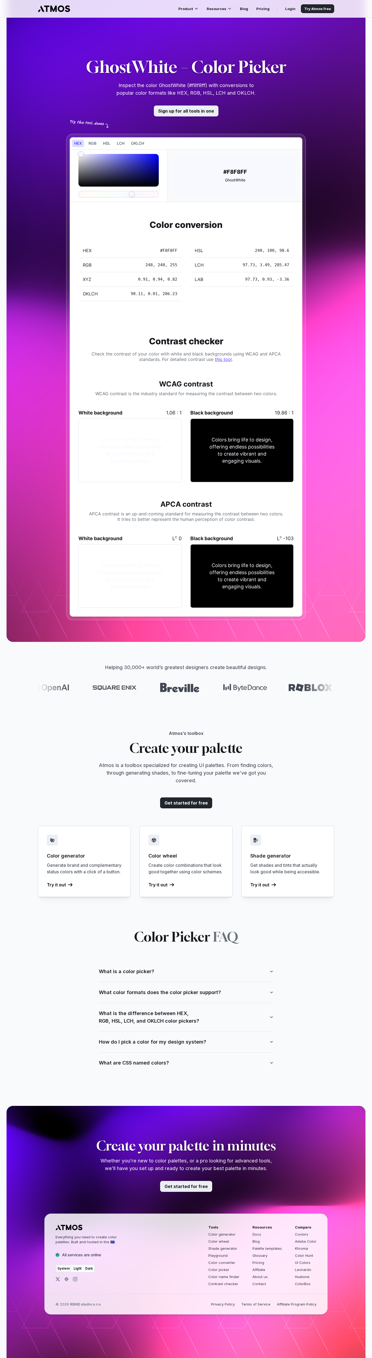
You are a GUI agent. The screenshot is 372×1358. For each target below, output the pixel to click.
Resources (216, 9)
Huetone (302, 1277)
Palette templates (267, 1248)
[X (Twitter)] (58, 1279)
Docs (256, 1234)
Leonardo (303, 1269)
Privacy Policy (223, 1304)
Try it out (56, 884)
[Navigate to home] (54, 8)
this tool (223, 359)
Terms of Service (255, 1304)
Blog (244, 9)
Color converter (221, 1262)
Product (185, 9)
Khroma (301, 1248)
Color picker (218, 1269)
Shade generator (222, 1248)
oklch (137, 143)
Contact (259, 1284)
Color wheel (218, 1241)
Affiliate (258, 1269)
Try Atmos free (317, 9)
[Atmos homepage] (91, 1227)
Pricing (263, 9)
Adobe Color (305, 1241)
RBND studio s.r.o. (86, 1304)
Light (77, 1268)
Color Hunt (304, 1255)
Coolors (301, 1234)
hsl (106, 143)
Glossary (259, 1255)
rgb (92, 143)
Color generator (222, 1234)
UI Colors (302, 1262)
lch (120, 143)
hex (78, 143)
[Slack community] (66, 1279)
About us (260, 1277)
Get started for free (186, 803)
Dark (89, 1268)
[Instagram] (75, 1279)
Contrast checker (223, 1284)
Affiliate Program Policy (296, 1304)
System (63, 1268)
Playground (218, 1255)
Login (290, 9)
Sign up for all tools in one (186, 111)
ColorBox (302, 1284)
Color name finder (223, 1277)
